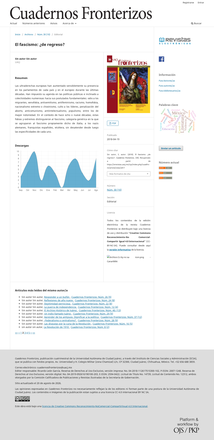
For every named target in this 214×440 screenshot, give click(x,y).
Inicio (17, 34)
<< (16, 332)
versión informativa (120, 249)
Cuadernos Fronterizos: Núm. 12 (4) (98, 307)
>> (33, 332)
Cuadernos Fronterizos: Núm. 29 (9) (93, 313)
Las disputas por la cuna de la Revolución (67, 323)
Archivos (29, 34)
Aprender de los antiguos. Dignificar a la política (71, 317)
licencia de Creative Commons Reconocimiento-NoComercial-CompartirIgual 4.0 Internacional (94, 406)
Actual (13, 23)
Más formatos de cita (119, 173)
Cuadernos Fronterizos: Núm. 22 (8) (92, 303)
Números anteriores (33, 23)
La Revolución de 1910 (56, 327)
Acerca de (68, 23)
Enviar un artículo (171, 148)
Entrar (201, 2)
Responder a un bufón (57, 297)
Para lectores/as (167, 80)
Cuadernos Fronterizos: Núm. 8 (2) (90, 327)
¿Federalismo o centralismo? (60, 320)
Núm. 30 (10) (43, 34)
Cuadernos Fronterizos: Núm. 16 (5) (113, 323)
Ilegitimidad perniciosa (57, 303)
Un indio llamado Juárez (58, 313)
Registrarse (188, 2)
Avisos (53, 23)
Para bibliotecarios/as (169, 90)
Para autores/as (167, 85)
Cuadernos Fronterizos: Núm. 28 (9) (98, 320)
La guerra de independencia (60, 307)
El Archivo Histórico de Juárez (61, 310)
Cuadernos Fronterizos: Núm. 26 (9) (91, 297)
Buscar (197, 23)
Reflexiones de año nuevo (59, 300)
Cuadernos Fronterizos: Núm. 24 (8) (95, 300)
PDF (114, 123)
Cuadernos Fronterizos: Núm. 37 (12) (121, 317)
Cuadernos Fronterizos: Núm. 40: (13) (100, 310)
